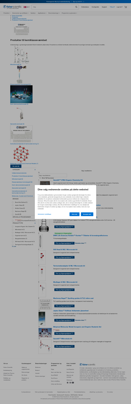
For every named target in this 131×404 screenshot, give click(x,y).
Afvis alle (74, 214)
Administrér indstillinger (44, 214)
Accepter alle (87, 214)
